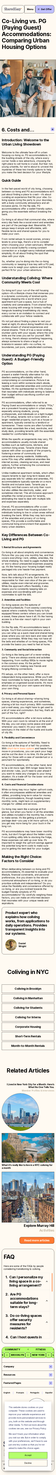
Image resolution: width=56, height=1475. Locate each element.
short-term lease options (20, 748)
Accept (28, 1455)
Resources (9, 1374)
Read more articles (37, 1240)
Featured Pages (12, 1382)
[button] (27, 1281)
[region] (28, 1306)
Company (9, 1366)
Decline (28, 1463)
